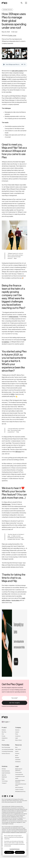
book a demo (16, 600)
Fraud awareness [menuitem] (19, 774)
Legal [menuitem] (16, 738)
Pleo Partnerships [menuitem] (6, 747)
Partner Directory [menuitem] (6, 753)
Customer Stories (7, 9)
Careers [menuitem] (17, 732)
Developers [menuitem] (18, 761)
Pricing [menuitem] (3, 736)
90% (12, 394)
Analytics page (6, 504)
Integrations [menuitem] (4, 738)
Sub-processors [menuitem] (19, 787)
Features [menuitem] (4, 729)
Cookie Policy (6, 838)
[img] (22, 64)
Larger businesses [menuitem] (6, 772)
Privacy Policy (18, 837)
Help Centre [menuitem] (18, 749)
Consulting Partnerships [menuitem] (7, 751)
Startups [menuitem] (4, 768)
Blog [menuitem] (16, 747)
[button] (4, 64)
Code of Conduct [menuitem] (19, 789)
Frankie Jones (12, 35)
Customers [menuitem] (17, 759)
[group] (14, 64)
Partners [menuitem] (17, 753)
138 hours (18, 451)
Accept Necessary (19, 852)
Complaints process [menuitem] (20, 776)
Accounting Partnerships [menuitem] (7, 749)
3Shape (4, 79)
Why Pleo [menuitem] (4, 732)
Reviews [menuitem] (17, 757)
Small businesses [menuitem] (6, 770)
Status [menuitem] (3, 740)
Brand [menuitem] (16, 755)
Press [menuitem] (16, 734)
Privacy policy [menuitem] (18, 772)
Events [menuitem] (16, 751)
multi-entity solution (17, 70)
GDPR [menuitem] (16, 778)
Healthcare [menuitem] (4, 777)
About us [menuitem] (17, 729)
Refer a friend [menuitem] (18, 740)
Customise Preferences (14, 849)
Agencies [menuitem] (4, 775)
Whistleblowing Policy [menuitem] (20, 791)
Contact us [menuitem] (17, 736)
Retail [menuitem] (3, 779)
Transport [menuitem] (4, 783)
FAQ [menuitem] (3, 734)
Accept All (9, 852)
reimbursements (13, 316)
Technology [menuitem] (5, 781)
